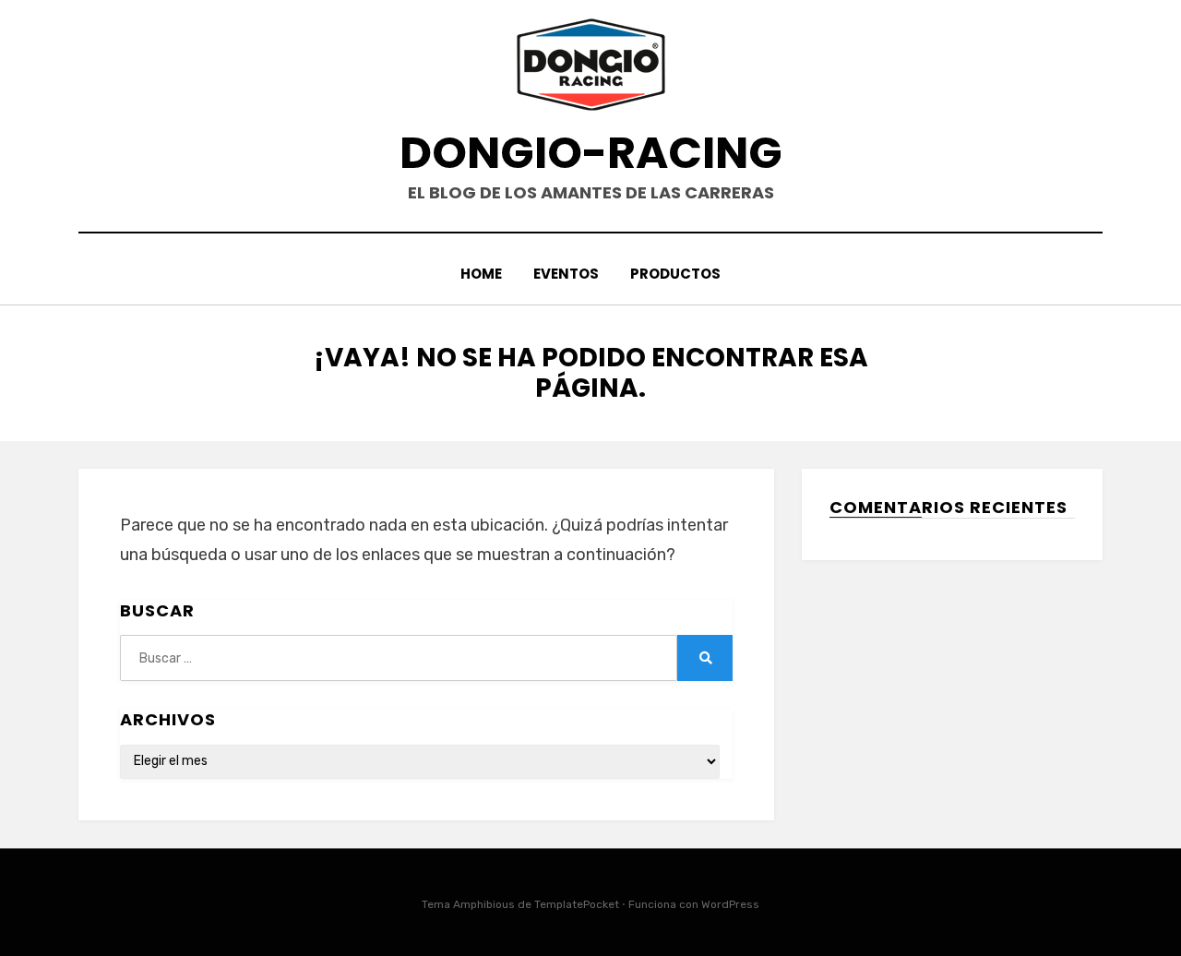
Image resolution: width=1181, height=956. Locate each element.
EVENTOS (566, 273)
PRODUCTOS (675, 273)
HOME (481, 273)
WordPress (730, 904)
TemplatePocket (576, 904)
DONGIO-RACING (591, 153)
